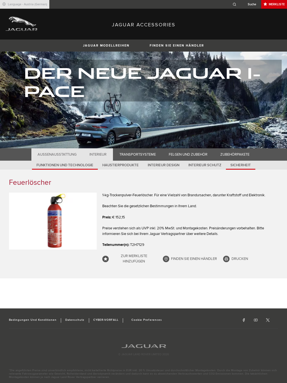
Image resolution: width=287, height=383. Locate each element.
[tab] (57, 154)
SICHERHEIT (240, 165)
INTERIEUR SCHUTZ (204, 165)
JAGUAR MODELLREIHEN (106, 45)
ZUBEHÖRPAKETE (234, 154)
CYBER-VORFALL (106, 320)
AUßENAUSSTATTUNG (57, 154)
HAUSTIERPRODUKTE (120, 165)
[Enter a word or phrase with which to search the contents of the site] (246, 4)
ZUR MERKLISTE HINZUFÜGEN (134, 259)
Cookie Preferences (146, 320)
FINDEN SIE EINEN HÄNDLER (177, 45)
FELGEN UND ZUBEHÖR (188, 154)
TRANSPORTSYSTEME (137, 154)
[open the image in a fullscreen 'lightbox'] (53, 221)
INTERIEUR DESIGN (163, 165)
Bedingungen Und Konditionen (33, 320)
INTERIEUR (98, 154)
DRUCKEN (240, 259)
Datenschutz (74, 320)
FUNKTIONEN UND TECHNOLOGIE (64, 165)
